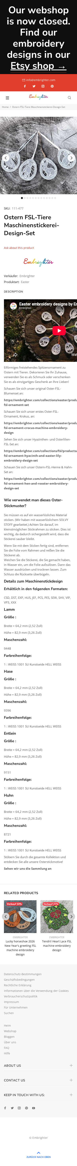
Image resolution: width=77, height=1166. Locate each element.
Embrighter (27, 276)
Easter (25, 282)
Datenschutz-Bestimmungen (23, 974)
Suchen (9, 1013)
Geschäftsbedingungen (19, 979)
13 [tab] (55, 198)
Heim (7, 1025)
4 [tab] (30, 198)
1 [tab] (22, 198)
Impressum (11, 1002)
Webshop (10, 1031)
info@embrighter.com (40, 80)
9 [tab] (44, 198)
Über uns (10, 1042)
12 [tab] (52, 198)
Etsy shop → (38, 65)
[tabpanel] (38, 155)
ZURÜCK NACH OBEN (38, 1157)
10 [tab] (47, 198)
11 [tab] (50, 198)
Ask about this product (19, 248)
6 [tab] (36, 198)
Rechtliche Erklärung (17, 985)
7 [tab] (38, 198)
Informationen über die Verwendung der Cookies (36, 991)
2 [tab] (25, 198)
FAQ (6, 1048)
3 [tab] (27, 198)
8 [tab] (41, 198)
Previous (5, 158)
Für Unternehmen (16, 1007)
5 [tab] (33, 198)
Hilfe (7, 1053)
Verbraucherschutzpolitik (20, 996)
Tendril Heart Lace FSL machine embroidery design (56, 945)
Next (71, 158)
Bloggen (9, 1036)
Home (5, 107)
